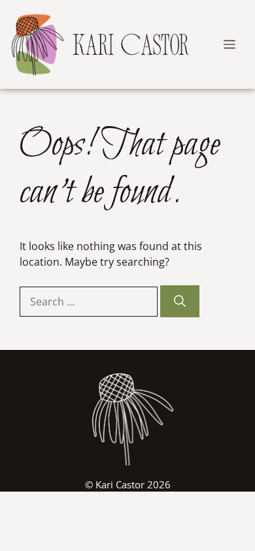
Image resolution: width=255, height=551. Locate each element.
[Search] (179, 301)
